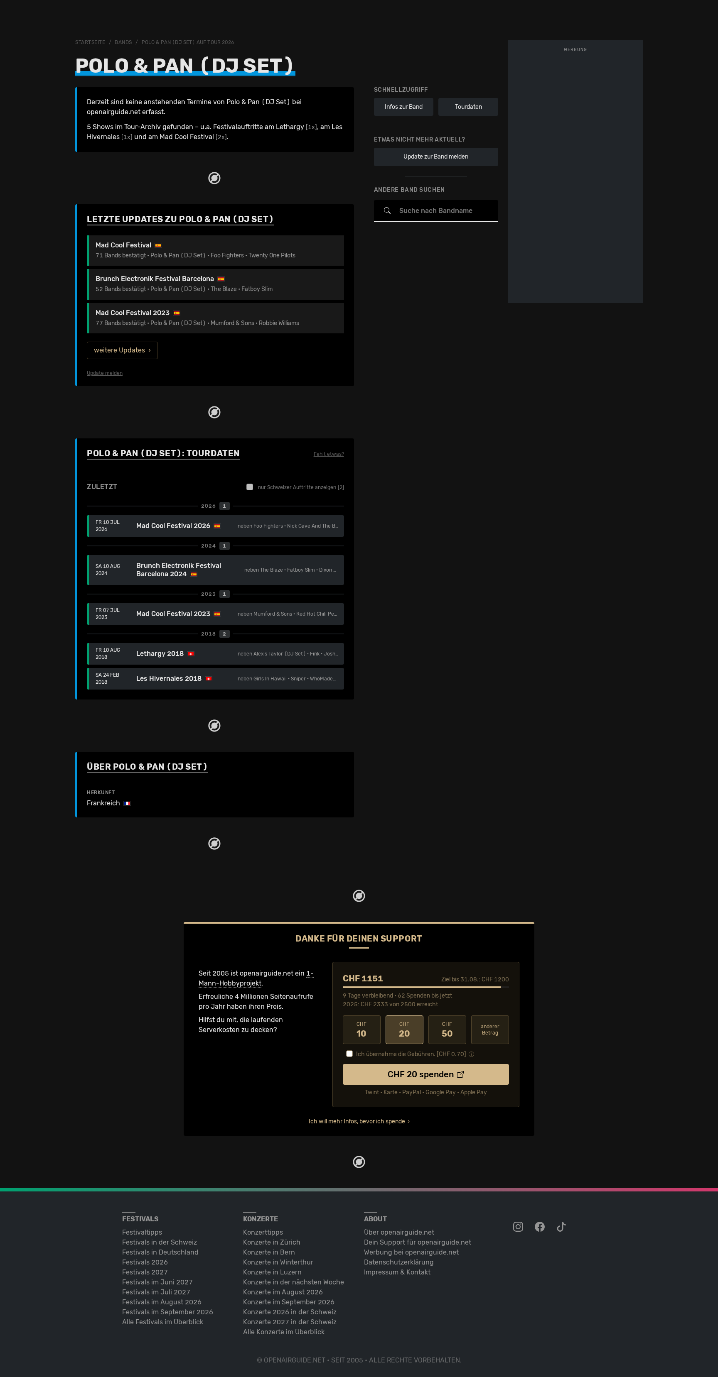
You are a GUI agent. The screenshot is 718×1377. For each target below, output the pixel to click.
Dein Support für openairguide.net (417, 1242)
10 (361, 1030)
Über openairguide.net (399, 1232)
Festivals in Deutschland (160, 1252)
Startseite (90, 42)
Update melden (105, 373)
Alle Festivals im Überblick (162, 1322)
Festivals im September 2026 (167, 1312)
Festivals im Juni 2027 (157, 1282)
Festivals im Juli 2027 (156, 1292)
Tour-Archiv (142, 127)
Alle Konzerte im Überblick (284, 1332)
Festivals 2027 (145, 1272)
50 (447, 1030)
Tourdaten (468, 106)
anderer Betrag (490, 1030)
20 (404, 1030)
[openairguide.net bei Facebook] (540, 1227)
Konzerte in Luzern (272, 1272)
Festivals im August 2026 (162, 1302)
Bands (123, 42)
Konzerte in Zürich (271, 1242)
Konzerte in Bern (269, 1252)
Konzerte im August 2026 (283, 1292)
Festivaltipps (142, 1232)
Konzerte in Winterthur (278, 1262)
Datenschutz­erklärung (399, 1262)
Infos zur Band (404, 106)
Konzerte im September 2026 (288, 1302)
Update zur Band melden (435, 156)
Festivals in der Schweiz (159, 1242)
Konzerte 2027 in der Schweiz (290, 1322)
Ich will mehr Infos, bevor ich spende (357, 1121)
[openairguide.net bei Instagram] (519, 1227)
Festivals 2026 (145, 1262)
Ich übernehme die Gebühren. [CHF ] (411, 1054)
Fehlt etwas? (329, 454)
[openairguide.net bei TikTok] (562, 1227)
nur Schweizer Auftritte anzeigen (301, 487)
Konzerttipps (263, 1232)
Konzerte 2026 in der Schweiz (290, 1312)
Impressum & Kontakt (397, 1272)
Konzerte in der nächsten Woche (293, 1282)
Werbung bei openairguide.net (411, 1252)
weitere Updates (119, 350)
